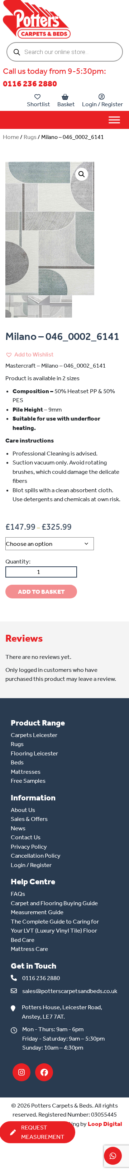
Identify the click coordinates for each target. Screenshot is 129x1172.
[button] (81, 174)
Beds (17, 762)
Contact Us (25, 837)
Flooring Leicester (34, 753)
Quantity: (17, 561)
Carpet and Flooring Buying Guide (54, 903)
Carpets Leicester (34, 734)
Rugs (30, 136)
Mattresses (25, 771)
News (18, 828)
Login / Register (102, 104)
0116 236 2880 (30, 84)
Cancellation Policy (36, 855)
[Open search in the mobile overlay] (64, 52)
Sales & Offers (29, 818)
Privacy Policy (29, 846)
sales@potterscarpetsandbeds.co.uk (69, 990)
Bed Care (22, 939)
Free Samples (28, 780)
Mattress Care (29, 948)
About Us (23, 809)
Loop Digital (105, 1123)
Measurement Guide (37, 912)
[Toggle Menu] (114, 119)
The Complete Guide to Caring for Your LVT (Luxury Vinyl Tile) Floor (55, 926)
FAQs (18, 893)
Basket (66, 104)
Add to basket (41, 591)
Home (11, 136)
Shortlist (38, 104)
